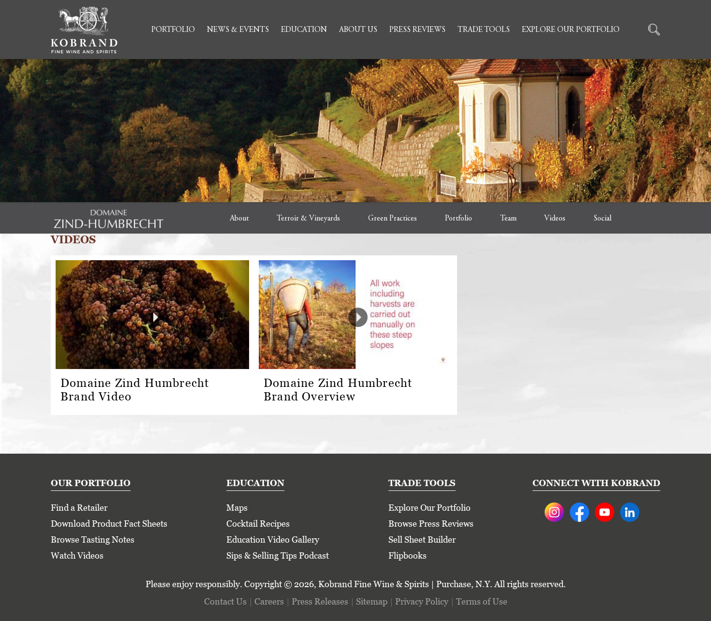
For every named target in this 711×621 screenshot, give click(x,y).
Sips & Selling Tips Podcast (277, 555)
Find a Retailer (79, 508)
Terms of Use (481, 601)
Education (304, 30)
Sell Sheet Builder (422, 539)
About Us (358, 30)
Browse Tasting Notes (92, 539)
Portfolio (173, 30)
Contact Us (225, 601)
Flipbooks (407, 555)
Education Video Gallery (272, 539)
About (239, 218)
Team (508, 218)
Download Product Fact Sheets (109, 523)
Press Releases (320, 601)
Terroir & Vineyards (308, 218)
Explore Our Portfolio (571, 30)
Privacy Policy (421, 601)
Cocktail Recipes (258, 523)
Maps (237, 508)
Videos (554, 218)
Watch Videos (77, 555)
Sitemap (371, 601)
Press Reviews (417, 30)
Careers (269, 601)
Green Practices (392, 218)
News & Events (238, 30)
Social (602, 218)
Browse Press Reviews (431, 523)
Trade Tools (484, 30)
